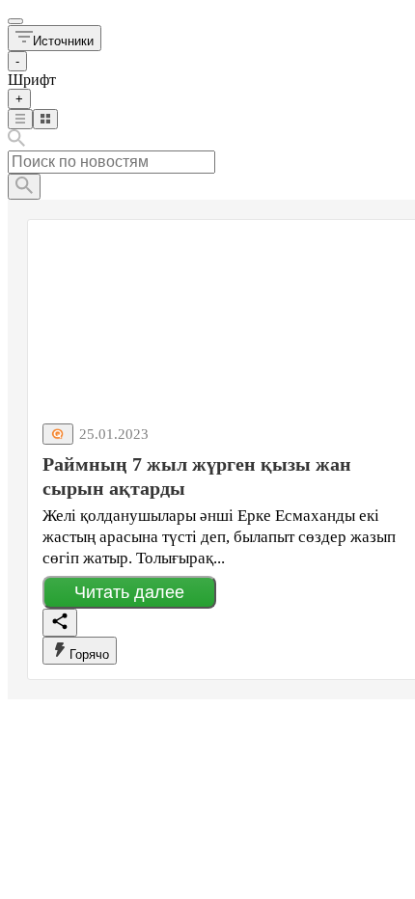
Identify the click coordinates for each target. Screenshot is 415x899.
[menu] (15, 21)
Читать (129, 592)
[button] (54, 38)
